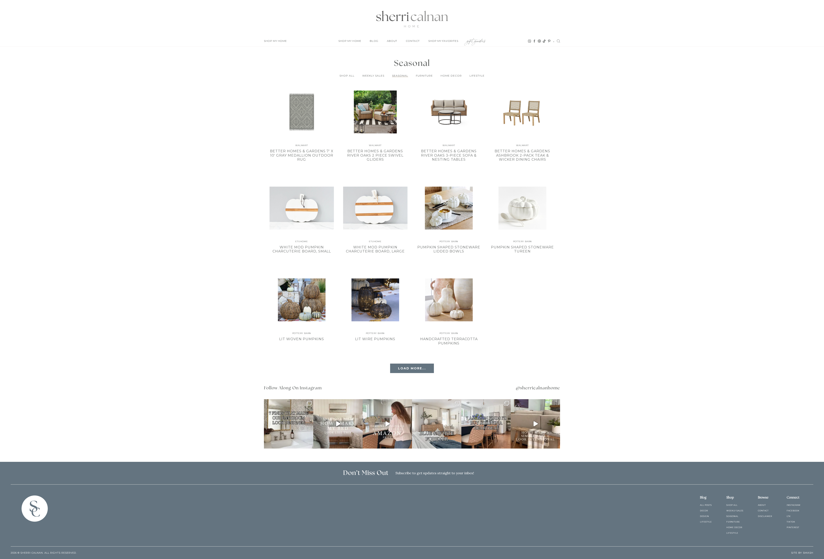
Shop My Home (275, 40)
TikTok (791, 522)
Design (704, 516)
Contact (413, 40)
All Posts (706, 505)
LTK (789, 516)
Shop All (346, 75)
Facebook (793, 510)
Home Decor (451, 75)
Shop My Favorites (443, 40)
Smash (808, 552)
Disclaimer (765, 516)
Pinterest (793, 527)
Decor (704, 510)
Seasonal (400, 75)
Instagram (793, 505)
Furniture (424, 75)
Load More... (412, 368)
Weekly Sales (373, 75)
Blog (374, 40)
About (392, 40)
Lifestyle (477, 75)
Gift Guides (476, 40)
